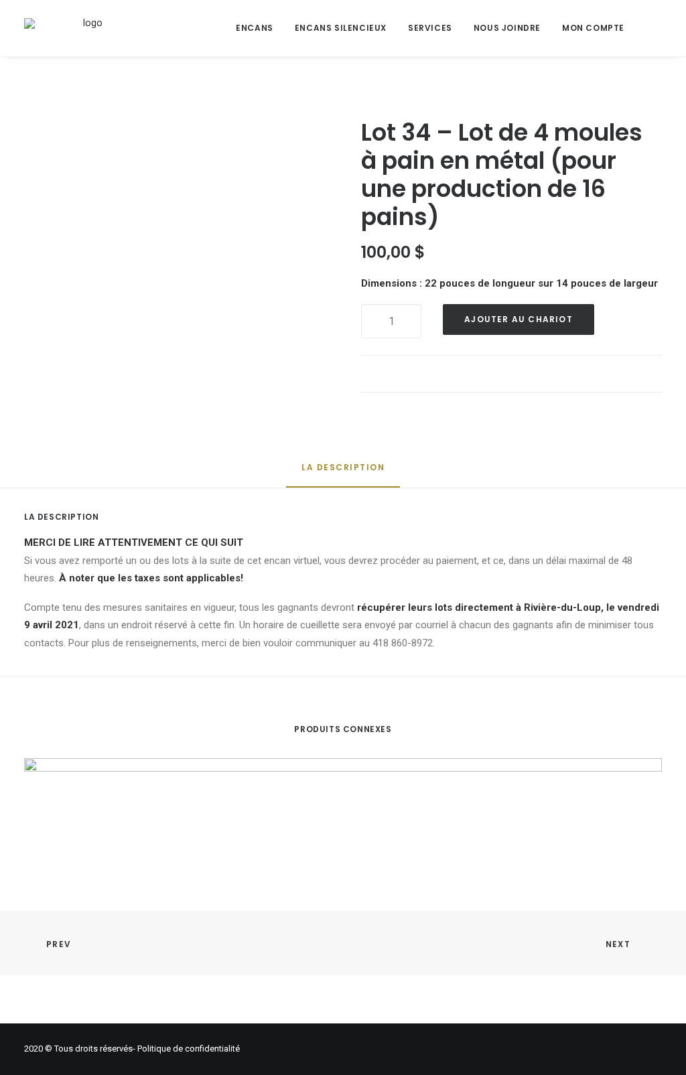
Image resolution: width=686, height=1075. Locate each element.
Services (430, 27)
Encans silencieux (341, 27)
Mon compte (593, 27)
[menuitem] (254, 28)
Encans (254, 27)
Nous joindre (507, 27)
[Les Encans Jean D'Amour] (87, 28)
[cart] (655, 28)
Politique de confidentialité (188, 1049)
